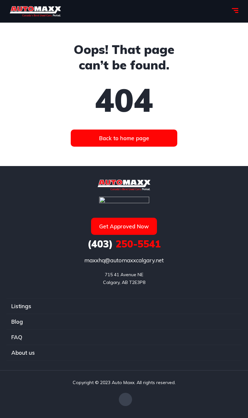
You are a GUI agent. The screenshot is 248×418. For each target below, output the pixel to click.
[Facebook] (125, 399)
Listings (21, 306)
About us (23, 352)
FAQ (16, 337)
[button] (124, 138)
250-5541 (124, 244)
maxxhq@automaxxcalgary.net (124, 260)
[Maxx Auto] (35, 11)
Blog (17, 321)
